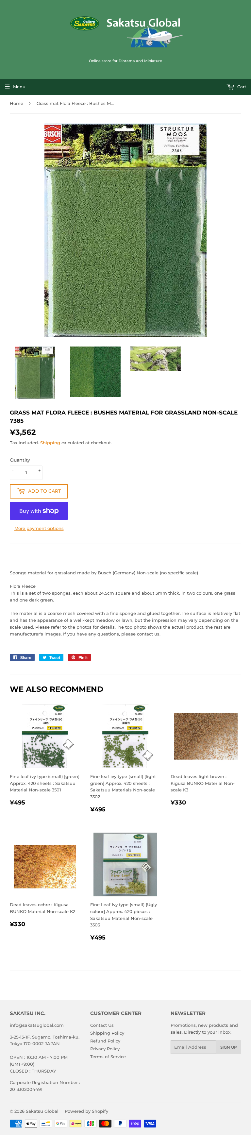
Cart (241, 86)
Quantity (20, 460)
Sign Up (228, 1047)
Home (16, 103)
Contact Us (102, 1025)
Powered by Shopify (86, 1111)
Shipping (50, 442)
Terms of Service (108, 1056)
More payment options (39, 528)
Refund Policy (105, 1040)
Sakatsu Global (42, 1111)
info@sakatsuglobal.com (37, 1025)
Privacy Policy (105, 1048)
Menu (19, 86)
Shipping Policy (107, 1033)
